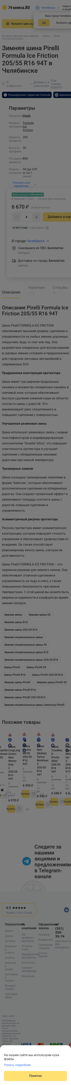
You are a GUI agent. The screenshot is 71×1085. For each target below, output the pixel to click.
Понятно (35, 1076)
